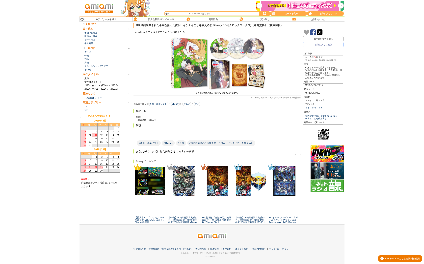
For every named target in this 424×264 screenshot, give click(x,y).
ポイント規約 (241, 249)
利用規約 (227, 249)
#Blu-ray (168, 143)
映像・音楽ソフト (158, 104)
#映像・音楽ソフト (149, 143)
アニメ (187, 104)
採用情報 (214, 249)
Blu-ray (175, 104)
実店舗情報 (200, 249)
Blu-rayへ (91, 23)
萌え (197, 104)
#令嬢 (181, 143)
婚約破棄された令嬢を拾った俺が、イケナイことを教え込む (323, 117)
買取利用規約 (258, 249)
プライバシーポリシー (280, 249)
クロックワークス (313, 108)
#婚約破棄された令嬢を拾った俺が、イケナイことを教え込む (221, 143)
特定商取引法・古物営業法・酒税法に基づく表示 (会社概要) (162, 249)
